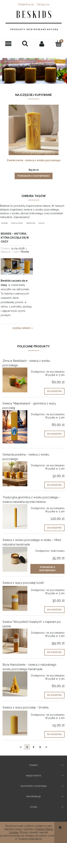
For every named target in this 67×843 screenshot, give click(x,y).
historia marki (17, 223)
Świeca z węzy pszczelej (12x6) (23, 582)
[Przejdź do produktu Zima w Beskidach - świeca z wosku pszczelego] (15, 380)
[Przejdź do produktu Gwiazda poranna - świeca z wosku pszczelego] (15, 473)
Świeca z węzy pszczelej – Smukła (25, 707)
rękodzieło (30, 223)
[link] (33, 67)
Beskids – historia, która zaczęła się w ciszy (15, 237)
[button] (8, 43)
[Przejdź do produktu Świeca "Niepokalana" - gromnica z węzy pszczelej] (15, 426)
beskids (4, 223)
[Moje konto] (42, 43)
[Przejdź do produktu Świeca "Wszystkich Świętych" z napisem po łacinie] (15, 641)
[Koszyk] (58, 43)
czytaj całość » (22, 328)
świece (41, 223)
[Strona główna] (33, 21)
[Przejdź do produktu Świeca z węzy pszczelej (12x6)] (15, 598)
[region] (33, 67)
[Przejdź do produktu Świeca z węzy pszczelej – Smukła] (15, 723)
